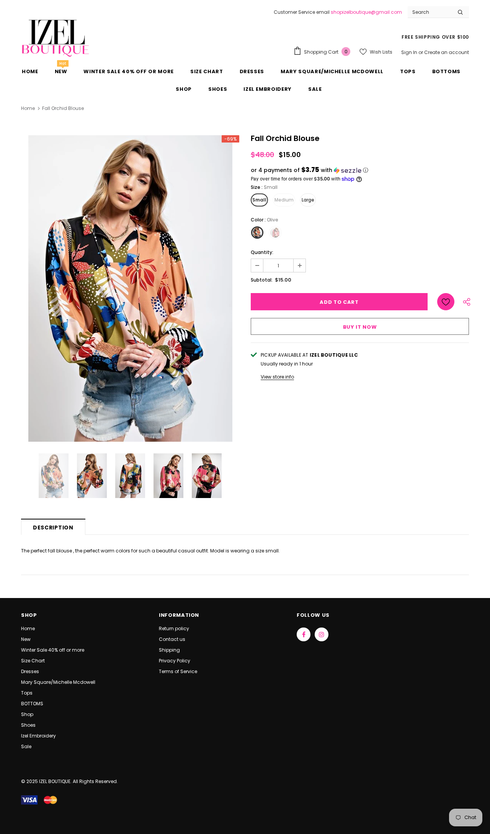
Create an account (446, 52)
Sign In (409, 52)
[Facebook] (303, 634)
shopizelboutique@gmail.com (366, 12)
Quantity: (262, 252)
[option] (130, 288)
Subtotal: (262, 280)
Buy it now (360, 327)
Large (308, 200)
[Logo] (55, 37)
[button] (360, 170)
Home (28, 108)
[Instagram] (321, 634)
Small (259, 200)
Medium (284, 200)
